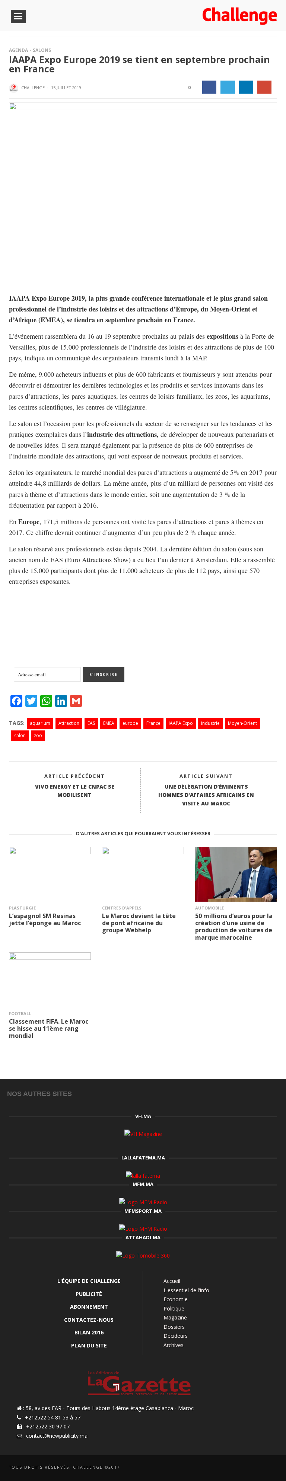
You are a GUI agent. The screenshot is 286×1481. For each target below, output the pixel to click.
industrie (210, 723)
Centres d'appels (122, 908)
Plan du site (89, 1345)
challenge (33, 87)
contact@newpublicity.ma (57, 1435)
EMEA (108, 723)
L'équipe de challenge (89, 1280)
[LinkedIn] (247, 1468)
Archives (173, 1345)
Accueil (171, 1280)
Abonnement (89, 1306)
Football (20, 1013)
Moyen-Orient (242, 723)
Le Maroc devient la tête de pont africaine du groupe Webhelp (139, 923)
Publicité (89, 1293)
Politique (173, 1308)
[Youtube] (272, 1468)
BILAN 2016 (89, 1332)
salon (20, 735)
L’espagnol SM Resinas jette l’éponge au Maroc (45, 919)
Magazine (175, 1317)
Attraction (68, 723)
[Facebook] (235, 1468)
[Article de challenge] (14, 88)
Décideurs (175, 1335)
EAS (91, 723)
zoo (38, 735)
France (153, 723)
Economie (175, 1299)
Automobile (209, 908)
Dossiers (174, 1326)
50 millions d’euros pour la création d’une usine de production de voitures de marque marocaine (234, 927)
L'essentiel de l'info (186, 1290)
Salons (42, 50)
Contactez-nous (89, 1319)
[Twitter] (260, 1468)
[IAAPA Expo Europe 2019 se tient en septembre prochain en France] (143, 191)
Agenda (18, 50)
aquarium (40, 723)
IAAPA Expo (181, 723)
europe (130, 723)
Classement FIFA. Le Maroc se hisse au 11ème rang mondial (48, 1028)
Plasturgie (22, 908)
